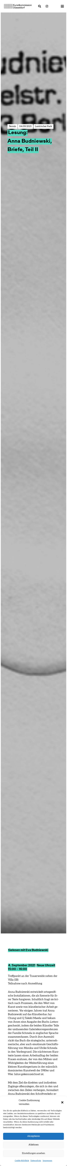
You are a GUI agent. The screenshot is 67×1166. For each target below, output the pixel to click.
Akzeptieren (33, 1136)
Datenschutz (36, 1160)
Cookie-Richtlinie (22, 1160)
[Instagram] (47, 6)
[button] (62, 1102)
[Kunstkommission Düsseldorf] (18, 6)
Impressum (47, 1160)
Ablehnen (34, 1145)
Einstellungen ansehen (33, 1153)
